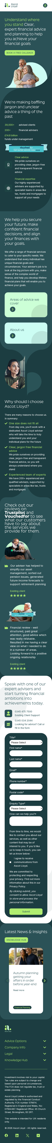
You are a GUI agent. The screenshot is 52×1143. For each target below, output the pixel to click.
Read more (18, 990)
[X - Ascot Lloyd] (27, 1135)
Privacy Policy (17, 886)
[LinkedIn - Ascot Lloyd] (17, 1135)
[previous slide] (7, 980)
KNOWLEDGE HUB (16, 940)
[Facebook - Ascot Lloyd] (6, 1135)
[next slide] (44, 980)
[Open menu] (45, 5)
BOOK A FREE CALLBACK (20, 52)
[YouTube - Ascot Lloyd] (38, 1135)
